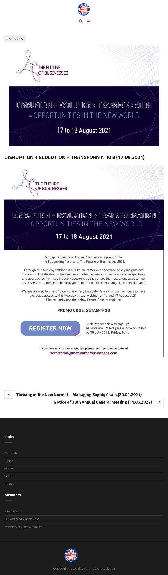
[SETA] (83, 9)
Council (9, 461)
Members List (13, 511)
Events (9, 468)
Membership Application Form (24, 526)
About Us (11, 453)
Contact (10, 484)
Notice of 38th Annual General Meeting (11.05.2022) (103, 401)
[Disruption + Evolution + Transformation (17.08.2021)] (84, 95)
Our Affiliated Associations (22, 519)
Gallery (9, 476)
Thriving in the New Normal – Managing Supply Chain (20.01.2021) (79, 394)
